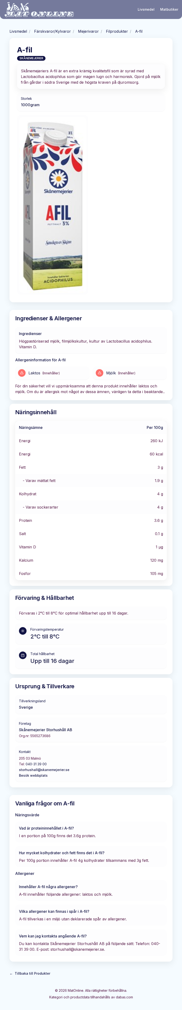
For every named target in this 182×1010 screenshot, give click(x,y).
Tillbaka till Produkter (29, 973)
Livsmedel (146, 9)
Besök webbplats (33, 775)
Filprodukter (117, 31)
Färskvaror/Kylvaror (52, 31)
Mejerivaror (88, 31)
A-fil (138, 31)
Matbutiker (169, 9)
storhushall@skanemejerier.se (44, 770)
